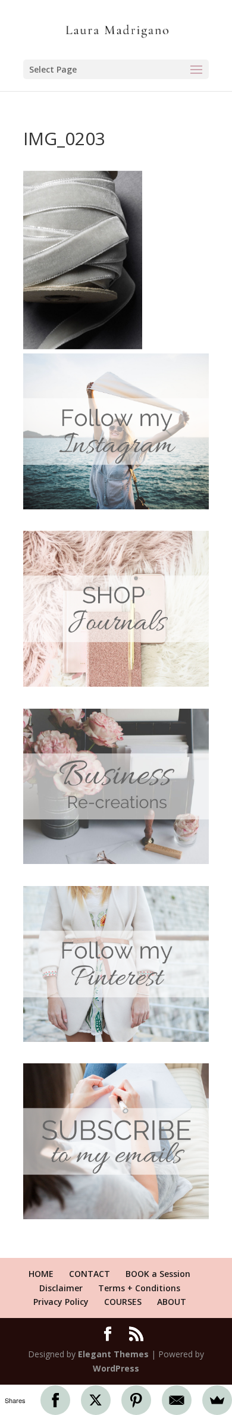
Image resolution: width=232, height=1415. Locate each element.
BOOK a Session (158, 1273)
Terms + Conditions (139, 1288)
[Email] (177, 1400)
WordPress (116, 1368)
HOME (41, 1273)
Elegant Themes (113, 1354)
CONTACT (89, 1273)
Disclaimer (61, 1288)
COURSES (123, 1301)
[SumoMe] (217, 1400)
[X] (96, 1400)
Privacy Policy (61, 1301)
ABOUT (171, 1301)
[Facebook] (55, 1400)
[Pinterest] (136, 1400)
